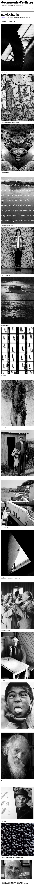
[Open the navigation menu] (3, 9)
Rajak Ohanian (10, 14)
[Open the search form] (33, 9)
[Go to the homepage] (17, 3)
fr (29, 9)
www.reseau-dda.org (22, 883)
